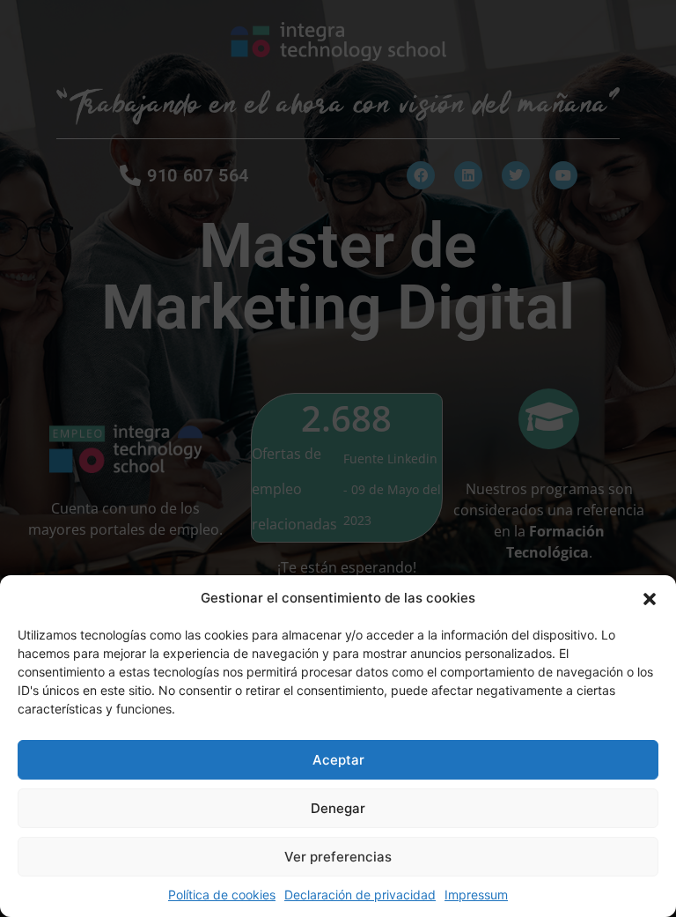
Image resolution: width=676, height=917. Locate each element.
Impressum (476, 894)
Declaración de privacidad (360, 894)
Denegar (338, 808)
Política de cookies (222, 894)
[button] (649, 598)
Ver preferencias (338, 856)
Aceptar (338, 759)
